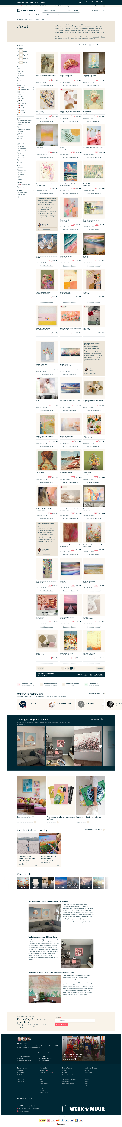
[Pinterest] (25, 1098)
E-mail (51, 1052)
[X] (30, 1098)
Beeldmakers (39, 15)
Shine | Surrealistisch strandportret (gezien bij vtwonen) (47, 211)
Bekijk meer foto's (95, 719)
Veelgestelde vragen (24, 1056)
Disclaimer (56, 1116)
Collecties (30, 15)
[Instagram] (23, 1098)
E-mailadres (58, 1017)
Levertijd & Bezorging (46, 1058)
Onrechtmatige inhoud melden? (66, 1116)
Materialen (49, 15)
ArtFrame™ (96, 37)
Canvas (103, 37)
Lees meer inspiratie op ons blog (93, 829)
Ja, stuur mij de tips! (61, 1024)
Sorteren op (100, 44)
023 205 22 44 (43, 1052)
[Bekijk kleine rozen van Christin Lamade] (98, 735)
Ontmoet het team (68, 1059)
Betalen (21, 1058)
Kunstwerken (20, 15)
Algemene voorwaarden (47, 1116)
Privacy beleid (77, 1116)
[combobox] (55, 10)
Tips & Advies (59, 15)
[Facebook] (27, 1098)
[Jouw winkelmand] (103, 10)
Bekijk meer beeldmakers (95, 693)
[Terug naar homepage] (26, 10)
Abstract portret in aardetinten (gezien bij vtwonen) (76, 32)
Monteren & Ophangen (25, 1060)
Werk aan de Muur (91, 1068)
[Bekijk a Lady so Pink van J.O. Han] (64, 742)
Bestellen (43, 1056)
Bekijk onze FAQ (46, 229)
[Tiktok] (32, 1098)
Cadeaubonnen (45, 1060)
